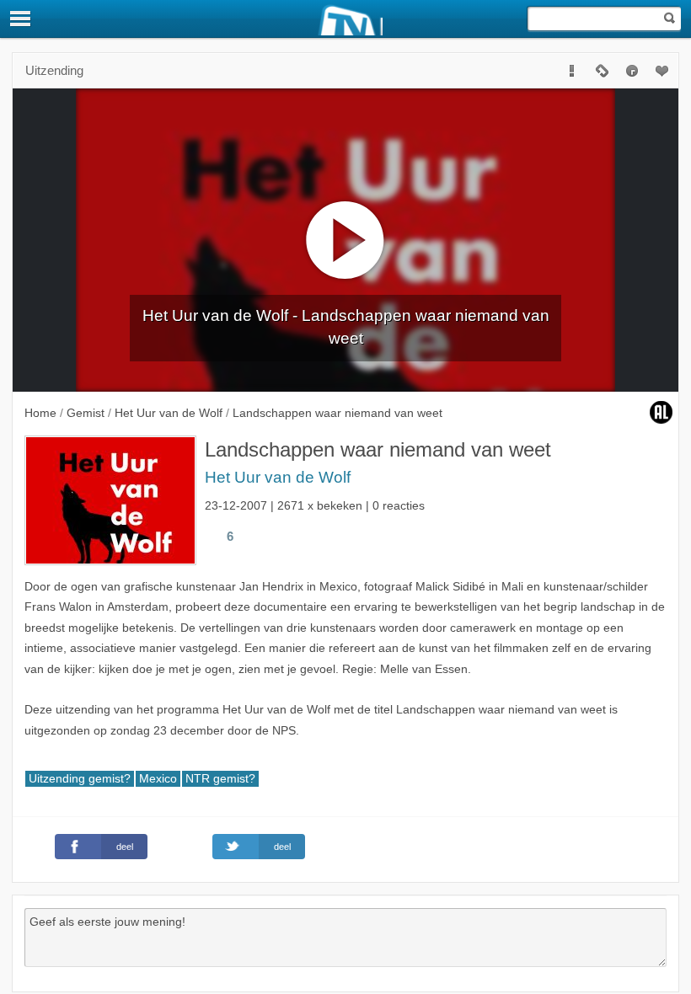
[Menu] (21, 18)
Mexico (158, 778)
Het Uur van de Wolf (278, 477)
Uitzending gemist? (80, 778)
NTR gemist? (220, 778)
